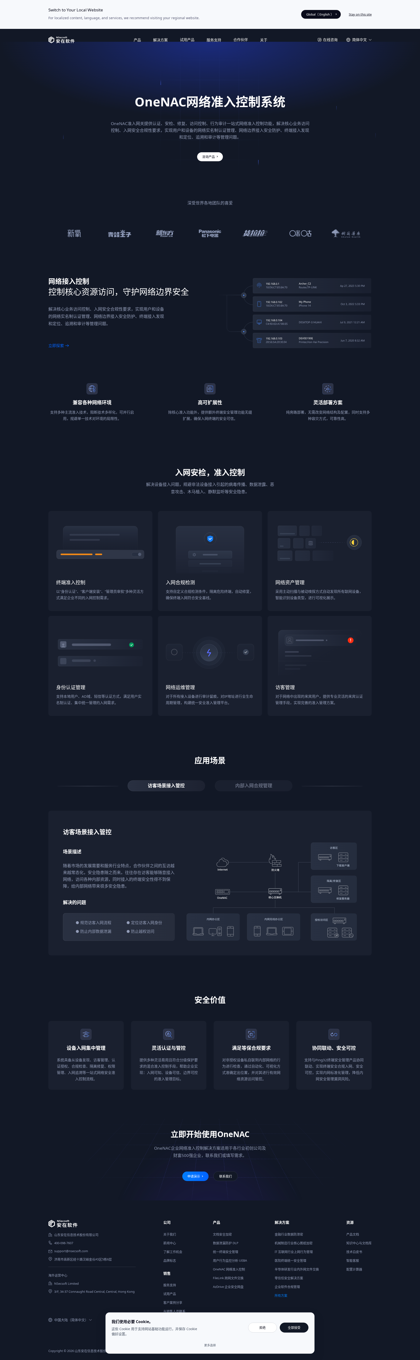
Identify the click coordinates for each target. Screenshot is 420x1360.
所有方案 (281, 1295)
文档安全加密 (222, 1234)
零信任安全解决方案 (289, 1278)
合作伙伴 (240, 39)
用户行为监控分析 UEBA (230, 1260)
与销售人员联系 (174, 1311)
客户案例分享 (172, 1302)
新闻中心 (169, 1243)
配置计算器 (354, 1269)
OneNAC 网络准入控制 (229, 1269)
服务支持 (169, 1285)
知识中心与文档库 (359, 1243)
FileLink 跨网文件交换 (228, 1278)
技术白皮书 (354, 1252)
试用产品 (187, 39)
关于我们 (169, 1234)
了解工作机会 (172, 1252)
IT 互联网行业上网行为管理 (294, 1252)
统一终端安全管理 (225, 1252)
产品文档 (352, 1234)
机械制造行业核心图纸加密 (294, 1243)
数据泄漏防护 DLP (225, 1243)
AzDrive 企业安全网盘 (228, 1286)
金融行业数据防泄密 (289, 1234)
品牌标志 (169, 1260)
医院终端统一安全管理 (290, 1260)
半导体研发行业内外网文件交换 (297, 1269)
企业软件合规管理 (287, 1286)
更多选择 (210, 1345)
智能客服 (352, 1260)
